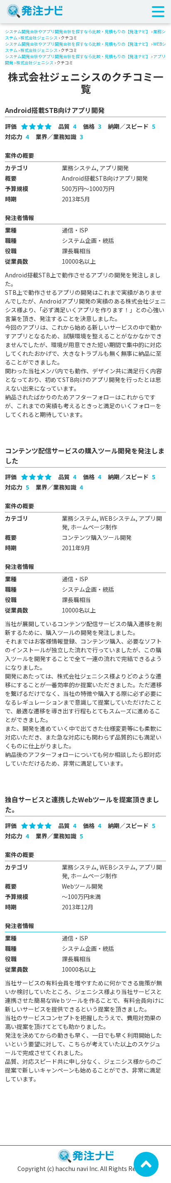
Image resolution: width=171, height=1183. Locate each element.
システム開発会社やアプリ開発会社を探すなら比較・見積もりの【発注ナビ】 (77, 31)
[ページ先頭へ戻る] (146, 1163)
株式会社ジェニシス (39, 37)
